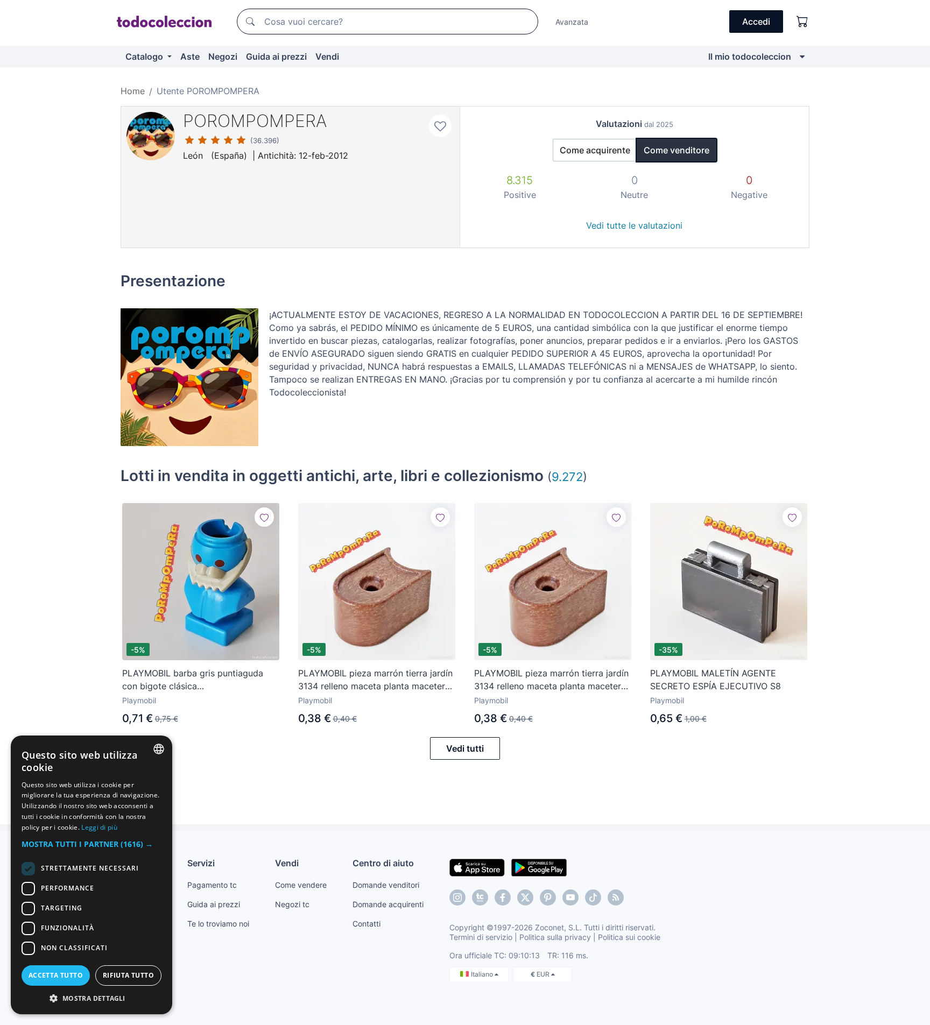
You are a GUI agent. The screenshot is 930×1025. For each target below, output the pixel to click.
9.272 (567, 476)
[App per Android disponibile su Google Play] (539, 866)
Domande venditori (386, 884)
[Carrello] (802, 22)
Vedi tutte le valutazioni (634, 225)
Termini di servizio (480, 937)
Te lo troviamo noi (218, 923)
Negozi (222, 56)
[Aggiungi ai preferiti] (440, 126)
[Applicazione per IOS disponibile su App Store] (477, 866)
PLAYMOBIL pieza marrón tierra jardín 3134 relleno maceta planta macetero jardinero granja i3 (375, 680)
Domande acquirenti (388, 904)
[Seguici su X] (525, 897)
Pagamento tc (212, 884)
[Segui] (264, 517)
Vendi (327, 56)
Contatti (367, 923)
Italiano (483, 974)
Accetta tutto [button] (56, 975)
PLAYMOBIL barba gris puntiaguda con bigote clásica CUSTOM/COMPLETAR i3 (192, 680)
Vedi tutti (465, 748)
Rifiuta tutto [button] (128, 975)
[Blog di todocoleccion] (616, 897)
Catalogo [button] (145, 56)
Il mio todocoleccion (749, 56)
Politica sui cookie (629, 937)
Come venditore (676, 150)
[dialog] (91, 875)
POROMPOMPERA (255, 120)
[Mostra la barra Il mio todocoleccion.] (802, 56)
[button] (91, 844)
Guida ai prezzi (276, 56)
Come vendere (301, 884)
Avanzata (571, 21)
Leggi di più (99, 827)
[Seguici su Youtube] (570, 897)
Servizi (201, 863)
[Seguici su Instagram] (457, 897)
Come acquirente (595, 150)
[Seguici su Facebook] (503, 897)
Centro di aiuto (383, 863)
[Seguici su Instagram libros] (480, 897)
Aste (190, 56)
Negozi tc (292, 904)
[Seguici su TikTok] (593, 897)
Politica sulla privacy (555, 937)
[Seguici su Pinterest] (548, 897)
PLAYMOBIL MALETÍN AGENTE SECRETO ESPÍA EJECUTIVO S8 (715, 679)
